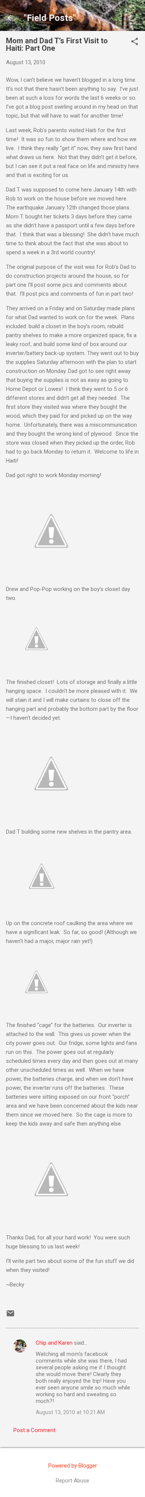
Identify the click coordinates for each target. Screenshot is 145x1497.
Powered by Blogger (72, 1465)
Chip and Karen (54, 1342)
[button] (134, 42)
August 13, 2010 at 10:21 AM (70, 1412)
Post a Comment (34, 1430)
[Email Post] (10, 1316)
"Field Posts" (50, 18)
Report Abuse (72, 1480)
